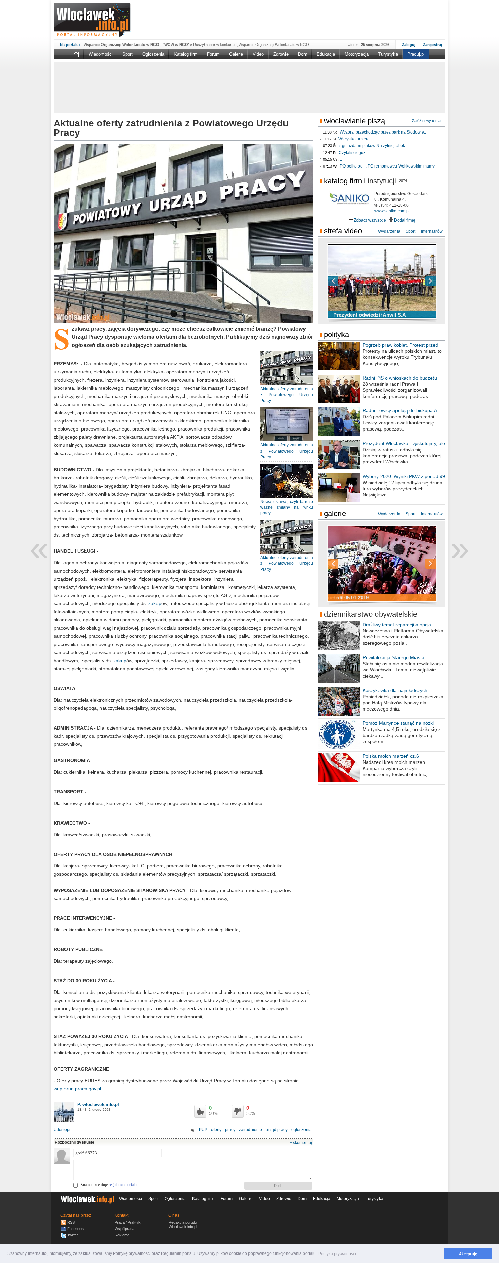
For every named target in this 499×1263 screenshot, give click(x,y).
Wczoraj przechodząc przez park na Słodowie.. (383, 132)
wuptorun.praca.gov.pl (77, 1088)
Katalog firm (186, 54)
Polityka (336, 334)
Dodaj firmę (404, 220)
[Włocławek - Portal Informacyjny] (92, 20)
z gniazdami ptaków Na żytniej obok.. (373, 145)
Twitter (72, 1235)
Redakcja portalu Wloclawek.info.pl (183, 1224)
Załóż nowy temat (426, 121)
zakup (154, 603)
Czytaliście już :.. (354, 152)
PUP (203, 1129)
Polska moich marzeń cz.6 (391, 756)
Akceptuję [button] (468, 1254)
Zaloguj (408, 44)
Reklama (122, 1235)
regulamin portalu (123, 1184)
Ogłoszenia (153, 54)
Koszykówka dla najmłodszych (395, 690)
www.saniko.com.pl (392, 211)
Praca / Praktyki (128, 1222)
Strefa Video (343, 231)
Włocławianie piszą (354, 121)
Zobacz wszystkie (369, 220)
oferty (216, 1129)
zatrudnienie (250, 1129)
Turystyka (388, 54)
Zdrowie (281, 54)
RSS (71, 1222)
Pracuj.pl (416, 54)
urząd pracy (277, 1129)
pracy (230, 1129)
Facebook (75, 1229)
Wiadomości (101, 54)
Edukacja (326, 54)
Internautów (432, 231)
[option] (382, 281)
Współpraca (124, 1229)
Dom (302, 54)
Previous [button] (345, 281)
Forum (213, 54)
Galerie (236, 54)
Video (258, 54)
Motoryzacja (357, 54)
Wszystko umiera (354, 139)
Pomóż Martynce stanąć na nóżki (398, 723)
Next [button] (419, 281)
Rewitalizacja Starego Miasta (393, 657)
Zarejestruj (432, 44)
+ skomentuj (301, 1142)
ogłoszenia (301, 1129)
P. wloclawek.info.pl (98, 1104)
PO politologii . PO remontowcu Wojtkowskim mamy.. (388, 166)
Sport (127, 54)
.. (341, 159)
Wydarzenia (389, 231)
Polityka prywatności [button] (337, 1253)
